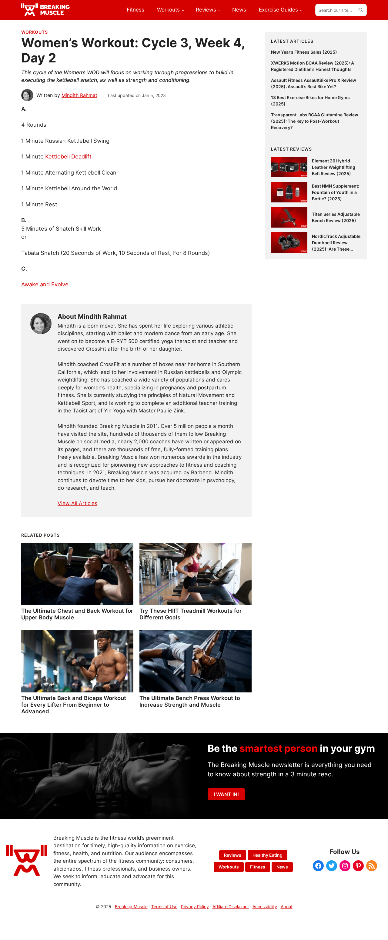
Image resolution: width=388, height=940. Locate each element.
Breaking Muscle (131, 906)
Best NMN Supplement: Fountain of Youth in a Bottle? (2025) (335, 192)
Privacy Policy (195, 906)
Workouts (34, 32)
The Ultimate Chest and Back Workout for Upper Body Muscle (77, 614)
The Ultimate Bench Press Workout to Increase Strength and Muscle (189, 701)
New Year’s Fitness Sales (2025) (304, 52)
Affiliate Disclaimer (230, 906)
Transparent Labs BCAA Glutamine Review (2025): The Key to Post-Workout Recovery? (314, 121)
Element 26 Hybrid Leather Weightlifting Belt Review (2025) (333, 167)
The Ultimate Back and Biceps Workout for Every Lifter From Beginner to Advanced (73, 705)
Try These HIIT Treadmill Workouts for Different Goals (190, 614)
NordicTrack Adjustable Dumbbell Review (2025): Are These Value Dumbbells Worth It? (336, 249)
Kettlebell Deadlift (68, 156)
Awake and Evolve (45, 284)
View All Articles (77, 503)
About (287, 906)
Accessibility (265, 906)
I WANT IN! (226, 794)
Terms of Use (164, 906)
